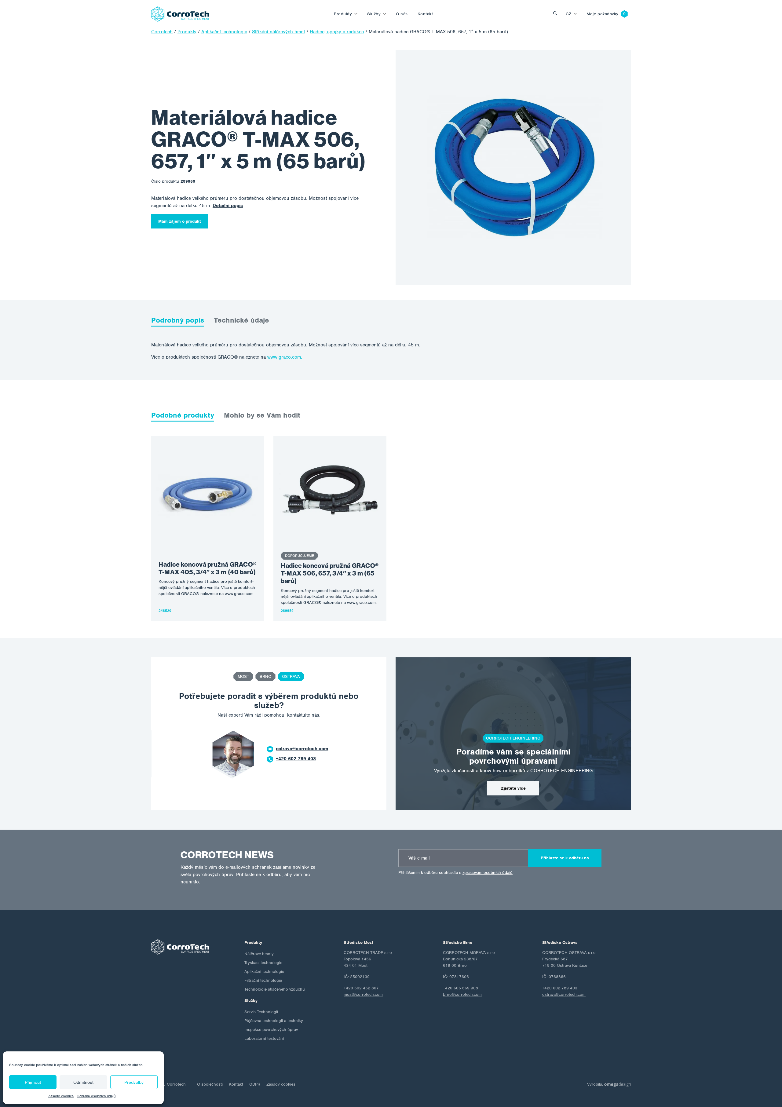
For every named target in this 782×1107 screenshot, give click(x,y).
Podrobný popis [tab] (177, 320)
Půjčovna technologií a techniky (273, 1020)
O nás (402, 13)
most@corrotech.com (363, 994)
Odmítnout (83, 1082)
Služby (374, 13)
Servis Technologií (261, 1011)
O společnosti (210, 1084)
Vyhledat (557, 14)
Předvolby (134, 1082)
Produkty (343, 13)
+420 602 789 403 (296, 759)
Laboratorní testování (264, 1038)
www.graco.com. (284, 357)
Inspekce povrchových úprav (271, 1029)
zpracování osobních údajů (487, 872)
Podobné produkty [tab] (182, 415)
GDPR (254, 1084)
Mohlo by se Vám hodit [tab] (262, 415)
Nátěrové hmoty (259, 953)
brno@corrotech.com (462, 994)
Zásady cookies (61, 1096)
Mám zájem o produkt (179, 221)
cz (569, 13)
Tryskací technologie (263, 962)
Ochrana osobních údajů (96, 1096)
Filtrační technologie (263, 980)
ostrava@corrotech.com (302, 749)
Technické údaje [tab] (241, 320)
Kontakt (425, 13)
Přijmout (33, 1082)
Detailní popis (228, 206)
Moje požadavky (602, 13)
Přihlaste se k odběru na (565, 857)
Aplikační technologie (264, 971)
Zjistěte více (513, 788)
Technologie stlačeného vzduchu (274, 989)
